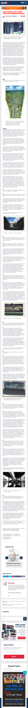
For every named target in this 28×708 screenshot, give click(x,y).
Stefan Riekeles (6, 46)
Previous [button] (6, 557)
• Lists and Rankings (7, 668)
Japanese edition (18, 190)
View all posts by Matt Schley (14, 592)
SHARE (23, 16)
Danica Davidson (17, 565)
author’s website (15, 74)
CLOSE (25, 672)
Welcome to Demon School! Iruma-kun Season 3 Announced (12, 605)
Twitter (8, 595)
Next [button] (21, 557)
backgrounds (7, 538)
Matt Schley (8, 16)
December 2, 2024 (10, 565)
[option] (14, 559)
